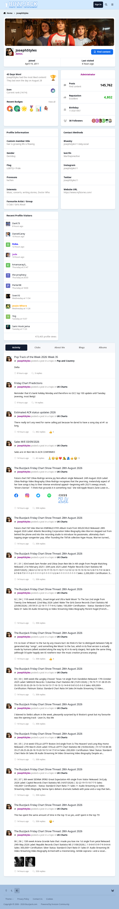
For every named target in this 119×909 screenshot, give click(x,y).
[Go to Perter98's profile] (8, 286)
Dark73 (16, 223)
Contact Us (37, 899)
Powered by (55, 904)
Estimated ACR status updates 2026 (35, 412)
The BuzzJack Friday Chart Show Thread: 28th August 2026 (48, 468)
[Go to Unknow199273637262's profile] (103, 121)
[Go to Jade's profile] (8, 255)
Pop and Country (66, 360)
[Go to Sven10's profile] (8, 296)
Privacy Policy (23, 899)
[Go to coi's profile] (94, 121)
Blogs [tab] (82, 347)
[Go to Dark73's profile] (8, 224)
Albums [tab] (103, 347)
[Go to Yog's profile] (8, 317)
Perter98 (16, 285)
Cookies (49, 899)
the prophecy (19, 274)
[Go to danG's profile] (107, 121)
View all (51, 101)
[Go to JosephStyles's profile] (9, 358)
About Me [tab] (60, 347)
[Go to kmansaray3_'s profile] (8, 265)
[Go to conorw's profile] (97, 121)
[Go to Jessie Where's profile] (8, 306)
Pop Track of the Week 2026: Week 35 (36, 357)
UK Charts (62, 386)
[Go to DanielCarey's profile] (8, 234)
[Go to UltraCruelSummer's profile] (100, 121)
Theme (8, 899)
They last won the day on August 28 (24, 80)
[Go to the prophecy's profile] (8, 275)
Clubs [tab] (37, 347)
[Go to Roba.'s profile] (8, 244)
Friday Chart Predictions (28, 383)
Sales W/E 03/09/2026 (26, 441)
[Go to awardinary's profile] (110, 121)
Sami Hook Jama (21, 326)
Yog (14, 315)
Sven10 (16, 295)
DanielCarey (18, 233)
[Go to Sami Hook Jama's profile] (8, 327)
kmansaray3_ (19, 264)
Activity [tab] (16, 347)
